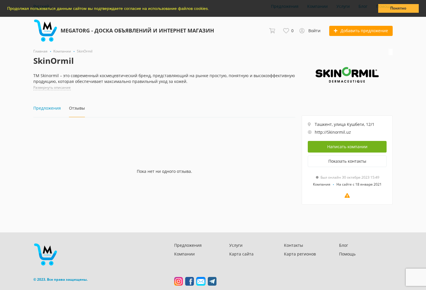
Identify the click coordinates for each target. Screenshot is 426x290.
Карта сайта (241, 254)
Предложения (188, 245)
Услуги (236, 245)
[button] (211, 9)
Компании (184, 254)
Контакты (293, 245)
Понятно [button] (398, 8)
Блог (343, 245)
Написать (347, 146)
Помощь (347, 254)
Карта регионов (300, 254)
